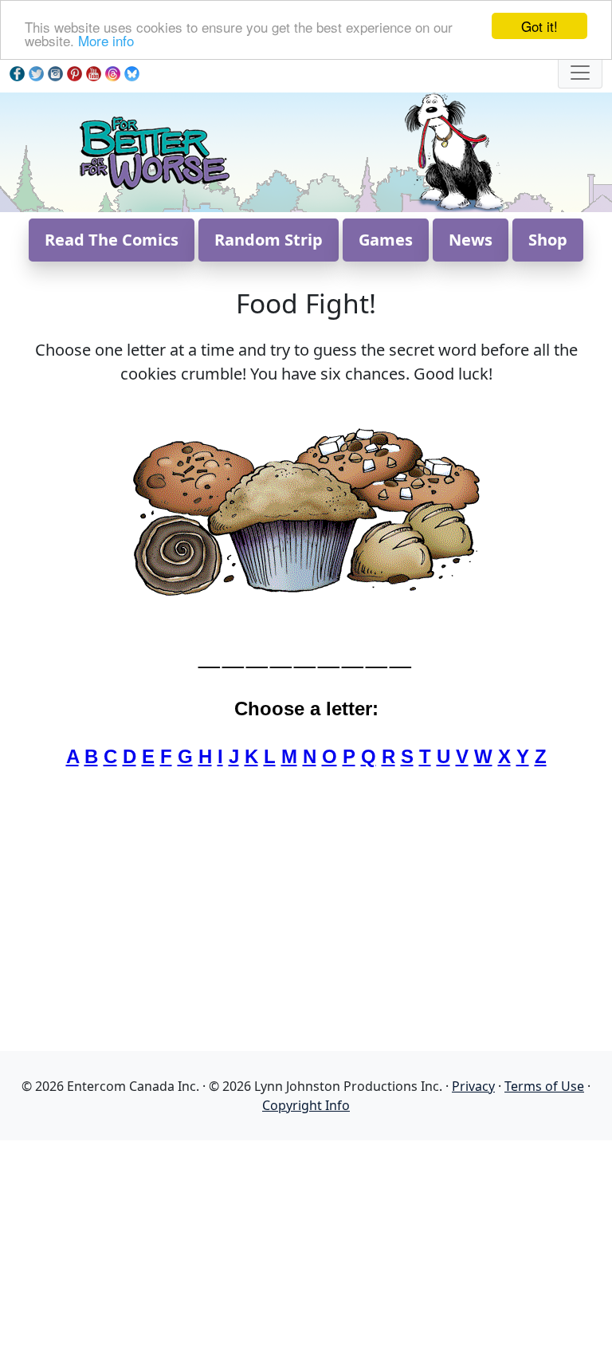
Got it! (539, 26)
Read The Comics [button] (111, 239)
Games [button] (386, 239)
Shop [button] (547, 239)
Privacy (473, 1086)
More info (106, 40)
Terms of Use (544, 1086)
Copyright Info (306, 1105)
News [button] (470, 239)
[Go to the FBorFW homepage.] (153, 150)
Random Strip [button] (268, 239)
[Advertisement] (306, 1252)
